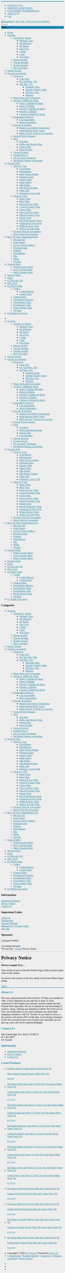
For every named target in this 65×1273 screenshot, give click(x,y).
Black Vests (25, 199)
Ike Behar (24, 46)
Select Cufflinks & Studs (31, 103)
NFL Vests (12, 283)
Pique (10, 278)
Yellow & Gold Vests (29, 228)
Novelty (17, 261)
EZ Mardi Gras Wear (17, 313)
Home (10, 32)
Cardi (22, 54)
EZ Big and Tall (15, 280)
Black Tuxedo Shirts (23, 272)
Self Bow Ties (26, 84)
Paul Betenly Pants (22, 302)
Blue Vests (24, 201)
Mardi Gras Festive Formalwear (34, 128)
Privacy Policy (26, 1258)
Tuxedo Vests (13, 163)
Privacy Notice (8, 903)
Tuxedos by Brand (22, 38)
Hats (15, 139)
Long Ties (24, 79)
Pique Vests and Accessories (26, 98)
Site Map (5, 929)
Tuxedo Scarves (21, 152)
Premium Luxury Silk (29, 193)
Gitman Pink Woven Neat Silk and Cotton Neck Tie (32, 1209)
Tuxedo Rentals (20, 62)
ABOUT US (13, 13)
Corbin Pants (25, 294)
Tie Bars (17, 310)
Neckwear (18, 76)
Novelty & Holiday (22, 125)
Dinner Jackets (20, 59)
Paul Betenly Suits (22, 305)
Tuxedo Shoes (14, 275)
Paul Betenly (25, 43)
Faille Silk (24, 190)
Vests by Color (20, 196)
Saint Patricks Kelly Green (32, 130)
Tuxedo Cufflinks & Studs (25, 100)
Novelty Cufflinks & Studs (32, 109)
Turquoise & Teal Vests (30, 223)
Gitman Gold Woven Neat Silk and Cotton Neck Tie (32, 1193)
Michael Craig (26, 40)
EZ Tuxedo (30, 1253)
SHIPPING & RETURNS (20, 8)
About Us (6, 918)
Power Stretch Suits (22, 308)
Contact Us (6, 906)
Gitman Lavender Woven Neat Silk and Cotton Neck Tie (34, 1227)
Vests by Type (20, 166)
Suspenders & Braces (23, 117)
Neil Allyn (24, 57)
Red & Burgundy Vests (30, 220)
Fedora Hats (25, 147)
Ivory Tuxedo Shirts (22, 269)
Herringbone (25, 171)
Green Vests (25, 209)
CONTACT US (15, 5)
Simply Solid (25, 179)
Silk (15, 256)
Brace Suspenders (27, 122)
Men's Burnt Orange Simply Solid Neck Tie (28, 1073)
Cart (9, 16)
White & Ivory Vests (29, 226)
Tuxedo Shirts (14, 264)
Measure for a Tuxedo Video (15, 926)
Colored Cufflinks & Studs (32, 114)
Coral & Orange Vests (29, 207)
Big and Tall (19, 239)
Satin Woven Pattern (29, 174)
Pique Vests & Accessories (26, 234)
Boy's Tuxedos (20, 68)
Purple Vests (25, 218)
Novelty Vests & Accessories (27, 231)
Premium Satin (32, 87)
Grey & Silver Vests (28, 212)
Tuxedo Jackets (20, 65)
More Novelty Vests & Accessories (36, 133)
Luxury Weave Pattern (24, 245)
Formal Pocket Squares (24, 136)
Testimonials (7, 920)
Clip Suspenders (27, 119)
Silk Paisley (25, 185)
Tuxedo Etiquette (9, 923)
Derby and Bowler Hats (30, 144)
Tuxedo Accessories (16, 73)
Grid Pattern (25, 169)
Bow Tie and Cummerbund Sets (22, 237)
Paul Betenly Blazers (23, 299)
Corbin (22, 51)
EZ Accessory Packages (24, 158)
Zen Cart (54, 1253)
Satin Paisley (25, 182)
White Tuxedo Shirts (23, 267)
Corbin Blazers (26, 291)
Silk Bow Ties (32, 92)
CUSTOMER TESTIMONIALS (23, 11)
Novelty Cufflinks (28, 111)
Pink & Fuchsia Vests (29, 215)
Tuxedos (11, 35)
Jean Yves (24, 49)
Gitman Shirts (19, 297)
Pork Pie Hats (25, 149)
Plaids (16, 258)
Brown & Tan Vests (28, 204)
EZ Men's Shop (14, 286)
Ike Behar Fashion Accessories (28, 160)
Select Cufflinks (27, 106)
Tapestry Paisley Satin (35, 89)
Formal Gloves (20, 155)
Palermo (29, 95)
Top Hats (23, 141)
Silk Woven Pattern (28, 188)
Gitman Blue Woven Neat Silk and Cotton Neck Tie (32, 1242)
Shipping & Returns (10, 901)
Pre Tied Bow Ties (28, 81)
